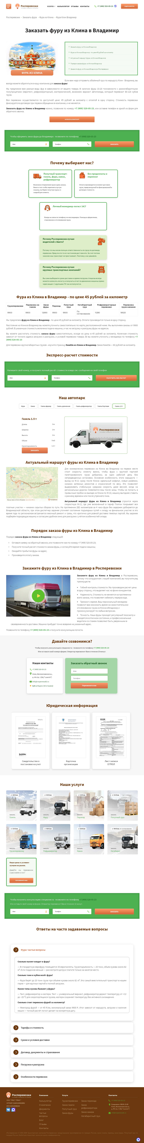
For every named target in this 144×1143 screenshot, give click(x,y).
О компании (45, 1104)
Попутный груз (69, 1109)
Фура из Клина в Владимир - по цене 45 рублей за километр (92, 52)
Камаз (33, 406)
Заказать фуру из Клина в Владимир (84, 47)
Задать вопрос (129, 6)
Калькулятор (63, 6)
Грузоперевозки (70, 1100)
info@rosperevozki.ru (40, 681)
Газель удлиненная (63, 406)
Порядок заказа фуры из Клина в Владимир (86, 63)
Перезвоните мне (89, 685)
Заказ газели (68, 1104)
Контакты (84, 6)
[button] (21, 880)
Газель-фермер (46, 406)
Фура (23, 406)
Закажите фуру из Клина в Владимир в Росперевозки (90, 69)
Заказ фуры (67, 1113)
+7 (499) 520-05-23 (84, 108)
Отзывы (75, 6)
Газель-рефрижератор (84, 406)
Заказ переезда (88, 1100)
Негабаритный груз (90, 1116)
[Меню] (8, 6)
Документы (44, 1109)
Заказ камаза (87, 1112)
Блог (41, 1120)
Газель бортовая (103, 406)
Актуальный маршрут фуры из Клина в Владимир (88, 58)
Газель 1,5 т (119, 406)
